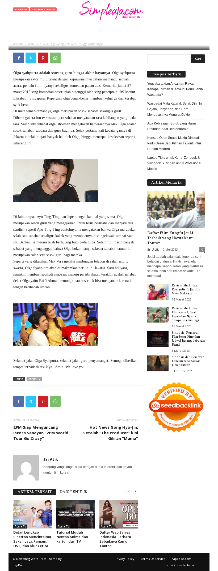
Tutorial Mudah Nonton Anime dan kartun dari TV (72, 537)
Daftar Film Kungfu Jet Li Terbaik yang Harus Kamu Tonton (171, 238)
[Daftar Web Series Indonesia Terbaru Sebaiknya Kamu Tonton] (118, 514)
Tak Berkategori (43, 9)
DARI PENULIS (73, 492)
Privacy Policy (124, 559)
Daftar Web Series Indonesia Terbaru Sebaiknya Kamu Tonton (115, 539)
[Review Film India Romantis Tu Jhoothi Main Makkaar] (158, 292)
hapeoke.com (181, 559)
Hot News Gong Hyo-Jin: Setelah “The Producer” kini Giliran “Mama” (110, 432)
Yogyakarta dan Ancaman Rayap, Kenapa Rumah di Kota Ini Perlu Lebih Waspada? (175, 89)
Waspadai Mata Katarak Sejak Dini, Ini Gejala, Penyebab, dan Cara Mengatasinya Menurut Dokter (175, 109)
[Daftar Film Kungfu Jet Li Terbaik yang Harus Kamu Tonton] (176, 209)
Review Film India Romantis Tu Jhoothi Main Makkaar (186, 290)
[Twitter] (31, 58)
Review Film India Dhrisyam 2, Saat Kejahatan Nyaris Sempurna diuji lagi (185, 314)
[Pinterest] (43, 58)
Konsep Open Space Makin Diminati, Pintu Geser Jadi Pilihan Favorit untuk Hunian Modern (174, 143)
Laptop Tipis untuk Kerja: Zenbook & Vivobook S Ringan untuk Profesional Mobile (174, 163)
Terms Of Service (152, 559)
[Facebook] (18, 58)
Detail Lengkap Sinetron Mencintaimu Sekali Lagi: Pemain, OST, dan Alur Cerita (32, 539)
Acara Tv (21, 9)
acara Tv (34, 378)
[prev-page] (129, 491)
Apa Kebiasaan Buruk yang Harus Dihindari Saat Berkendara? (171, 126)
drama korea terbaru (179, 565)
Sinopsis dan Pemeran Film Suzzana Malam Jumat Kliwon (188, 361)
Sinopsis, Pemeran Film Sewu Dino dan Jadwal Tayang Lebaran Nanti (188, 339)
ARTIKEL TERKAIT (35, 492)
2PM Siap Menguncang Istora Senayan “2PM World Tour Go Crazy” (40, 432)
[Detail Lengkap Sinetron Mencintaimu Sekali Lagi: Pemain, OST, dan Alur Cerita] (32, 514)
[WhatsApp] (55, 58)
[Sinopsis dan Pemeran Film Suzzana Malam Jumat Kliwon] (158, 363)
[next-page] (135, 491)
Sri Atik (30, 43)
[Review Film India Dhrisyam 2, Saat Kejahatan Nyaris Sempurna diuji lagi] (158, 315)
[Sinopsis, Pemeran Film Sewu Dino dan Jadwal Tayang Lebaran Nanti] (158, 339)
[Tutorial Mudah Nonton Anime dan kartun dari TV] (75, 514)
